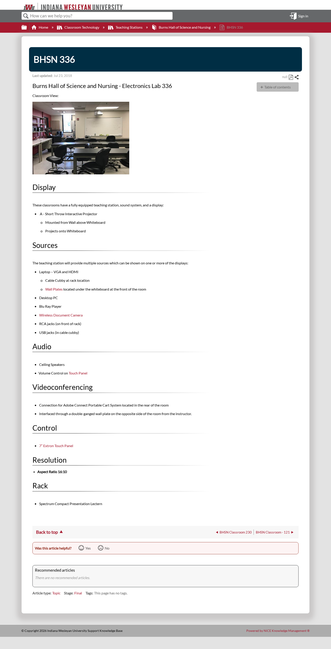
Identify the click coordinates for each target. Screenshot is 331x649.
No (107, 548)
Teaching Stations (129, 27)
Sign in (303, 16)
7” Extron (56, 445)
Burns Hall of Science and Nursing (184, 27)
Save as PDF (290, 77)
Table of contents (277, 87)
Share (296, 77)
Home (43, 27)
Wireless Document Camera (61, 315)
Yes (88, 548)
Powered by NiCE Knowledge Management (278, 631)
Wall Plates (54, 289)
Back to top (47, 532)
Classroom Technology (82, 27)
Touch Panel (78, 373)
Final (78, 593)
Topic (56, 593)
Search (25, 16)
